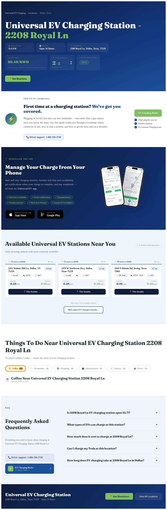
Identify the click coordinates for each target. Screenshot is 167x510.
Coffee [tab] (14, 368)
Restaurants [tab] (39, 368)
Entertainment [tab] (91, 368)
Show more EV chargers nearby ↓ (83, 310)
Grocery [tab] (117, 368)
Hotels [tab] (140, 368)
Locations (32, 13)
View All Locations (148, 496)
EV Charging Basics (148, 113)
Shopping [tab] (65, 368)
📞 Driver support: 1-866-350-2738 (43, 137)
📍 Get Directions (18, 79)
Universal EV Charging (15, 13)
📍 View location (30, 292)
